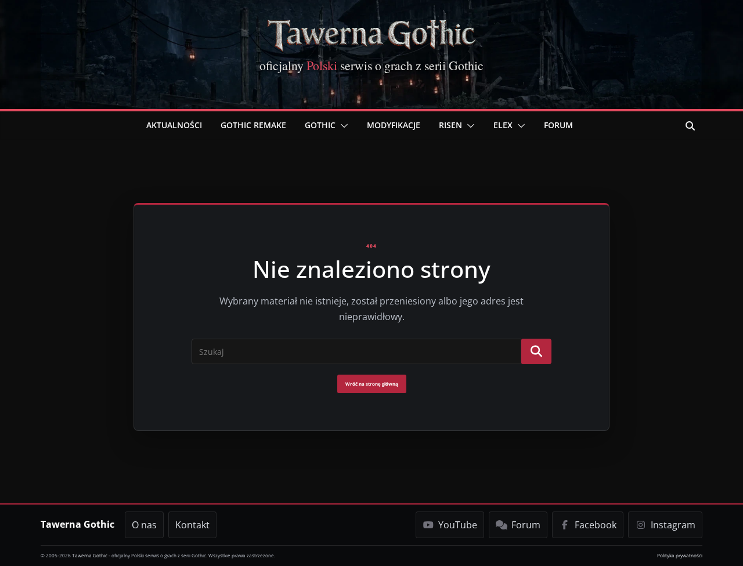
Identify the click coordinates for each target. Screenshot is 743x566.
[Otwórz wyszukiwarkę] (690, 126)
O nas (144, 524)
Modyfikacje (393, 124)
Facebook (595, 524)
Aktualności (174, 124)
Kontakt (192, 524)
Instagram (673, 524)
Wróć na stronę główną (371, 384)
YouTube (457, 524)
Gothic (320, 124)
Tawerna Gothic (77, 524)
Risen (450, 124)
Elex (503, 124)
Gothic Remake (253, 124)
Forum (558, 124)
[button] (342, 126)
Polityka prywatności (679, 555)
